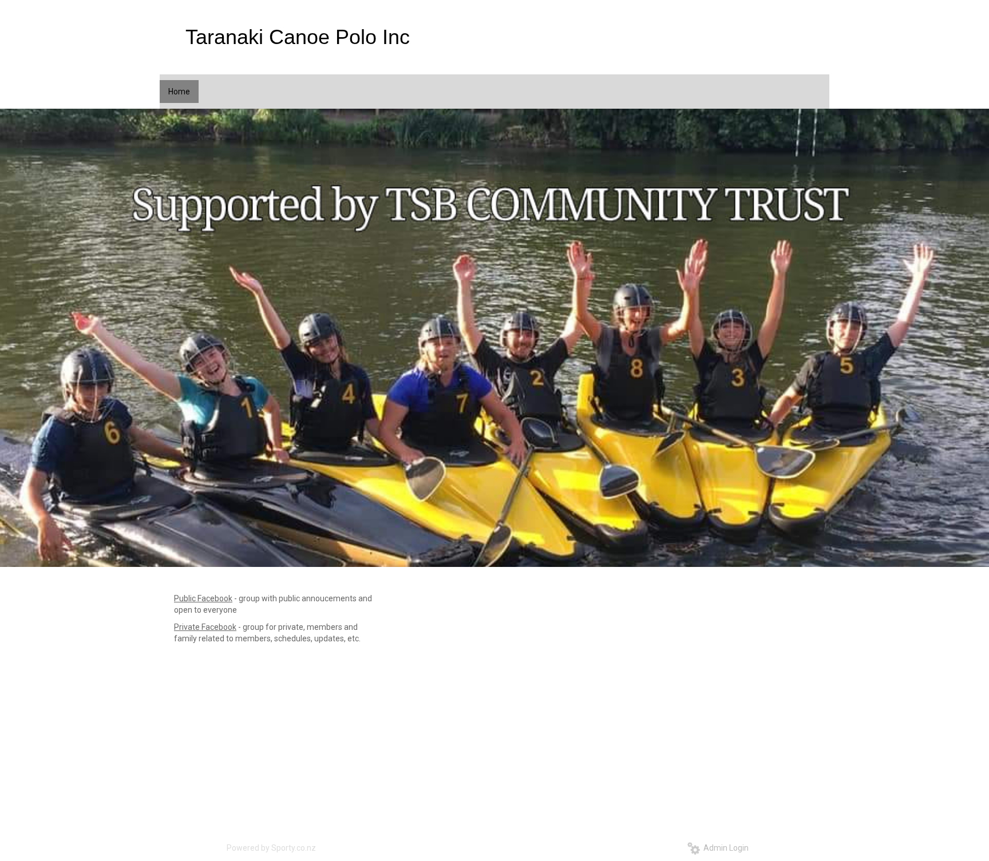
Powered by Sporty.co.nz (271, 847)
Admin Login (724, 847)
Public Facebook (203, 598)
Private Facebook (205, 627)
